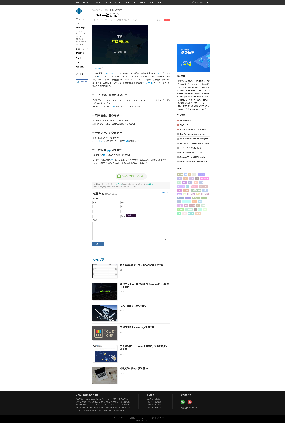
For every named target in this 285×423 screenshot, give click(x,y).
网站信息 (158, 399)
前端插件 (86, 2)
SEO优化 (196, 198)
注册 (206, 2)
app (108, 150)
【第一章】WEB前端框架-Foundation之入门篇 (194, 143)
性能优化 (97, 2)
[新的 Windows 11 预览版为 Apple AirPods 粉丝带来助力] (104, 291)
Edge (184, 213)
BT (99, 76)
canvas (187, 198)
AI (114, 107)
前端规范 (118, 2)
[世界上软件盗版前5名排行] (104, 313)
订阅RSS (158, 404)
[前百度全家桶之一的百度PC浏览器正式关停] (104, 271)
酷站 (127, 2)
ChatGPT (181, 186)
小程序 (205, 190)
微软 (205, 209)
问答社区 (143, 2)
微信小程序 (204, 178)
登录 (201, 2)
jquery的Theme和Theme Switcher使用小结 (193, 161)
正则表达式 (79, 39)
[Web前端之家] (79, 12)
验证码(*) (123, 216)
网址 (122, 211)
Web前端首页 (97, 10)
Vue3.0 (83, 34)
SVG (179, 182)
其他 (106, 10)
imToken (166, 20)
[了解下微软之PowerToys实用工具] (104, 333)
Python (190, 213)
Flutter (81, 44)
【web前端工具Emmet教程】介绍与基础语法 (193, 134)
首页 (77, 2)
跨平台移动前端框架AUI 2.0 (188, 120)
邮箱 (122, 207)
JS (186, 174)
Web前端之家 (117, 184)
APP (144, 83)
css (184, 194)
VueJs (83, 31)
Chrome (180, 198)
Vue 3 (180, 190)
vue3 (184, 182)
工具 (159, 73)
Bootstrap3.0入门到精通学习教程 (190, 148)
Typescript (79, 36)
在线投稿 (158, 402)
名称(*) (123, 202)
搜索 (196, 2)
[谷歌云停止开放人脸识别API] (104, 375)
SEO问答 (205, 194)
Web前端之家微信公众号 (183, 402)
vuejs (194, 174)
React (77, 34)
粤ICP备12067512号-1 (142, 420)
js (189, 174)
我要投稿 (84, 81)
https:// (107, 73)
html (201, 182)
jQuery (78, 31)
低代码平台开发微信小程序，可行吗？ (191, 103)
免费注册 (158, 407)
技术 (105, 155)
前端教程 (194, 186)
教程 (111, 160)
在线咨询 (150, 404)
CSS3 (194, 202)
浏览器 (149, 83)
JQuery (180, 174)
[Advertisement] (193, 27)
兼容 (145, 80)
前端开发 (189, 209)
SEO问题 (191, 194)
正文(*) (94, 220)
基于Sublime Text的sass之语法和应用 (191, 152)
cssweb (204, 198)
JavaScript (203, 186)
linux (179, 202)
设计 (203, 206)
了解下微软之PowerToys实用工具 (137, 327)
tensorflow (186, 202)
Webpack (84, 42)
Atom (109, 76)
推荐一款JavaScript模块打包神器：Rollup (192, 129)
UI (134, 2)
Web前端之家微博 (190, 402)
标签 (151, 2)
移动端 (126, 141)
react (179, 194)
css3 (195, 182)
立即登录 (150, 407)
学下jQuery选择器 (185, 125)
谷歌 (200, 202)
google (180, 206)
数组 (186, 206)
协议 (100, 141)
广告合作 (150, 402)
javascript (201, 174)
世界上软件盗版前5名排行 (133, 306)
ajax (77, 44)
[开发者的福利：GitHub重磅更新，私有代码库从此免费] (104, 353)
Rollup (78, 42)
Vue (198, 206)
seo (197, 178)
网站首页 (80, 19)
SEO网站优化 (196, 190)
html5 (179, 178)
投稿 (159, 2)
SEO (78, 62)
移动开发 (108, 2)
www (111, 73)
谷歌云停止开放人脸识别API (134, 368)
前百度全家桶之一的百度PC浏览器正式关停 (141, 265)
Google (186, 190)
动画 (198, 194)
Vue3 (185, 178)
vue (187, 186)
